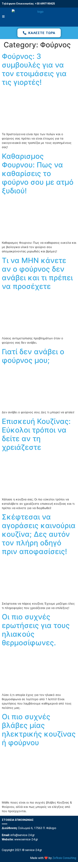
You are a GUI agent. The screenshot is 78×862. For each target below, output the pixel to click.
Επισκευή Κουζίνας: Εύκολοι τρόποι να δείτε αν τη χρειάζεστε (36, 434)
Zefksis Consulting (64, 858)
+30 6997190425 (45, 3)
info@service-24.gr (23, 835)
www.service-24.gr (26, 839)
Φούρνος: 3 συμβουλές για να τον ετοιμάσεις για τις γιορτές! (34, 69)
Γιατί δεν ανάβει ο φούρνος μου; (33, 356)
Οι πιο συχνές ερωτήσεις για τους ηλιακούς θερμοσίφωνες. (36, 629)
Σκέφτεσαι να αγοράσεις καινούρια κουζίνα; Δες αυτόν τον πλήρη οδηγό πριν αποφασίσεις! (38, 534)
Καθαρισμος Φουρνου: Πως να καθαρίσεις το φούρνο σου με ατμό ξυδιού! (37, 173)
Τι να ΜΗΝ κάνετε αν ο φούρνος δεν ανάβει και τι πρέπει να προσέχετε (37, 273)
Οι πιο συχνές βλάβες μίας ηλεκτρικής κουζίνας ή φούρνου (39, 729)
